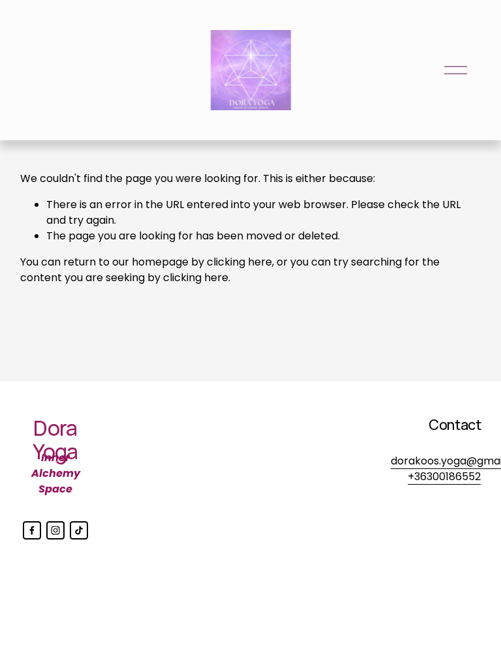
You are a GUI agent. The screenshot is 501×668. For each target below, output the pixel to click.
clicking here (239, 261)
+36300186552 (444, 476)
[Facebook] (32, 530)
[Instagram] (55, 530)
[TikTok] (79, 530)
